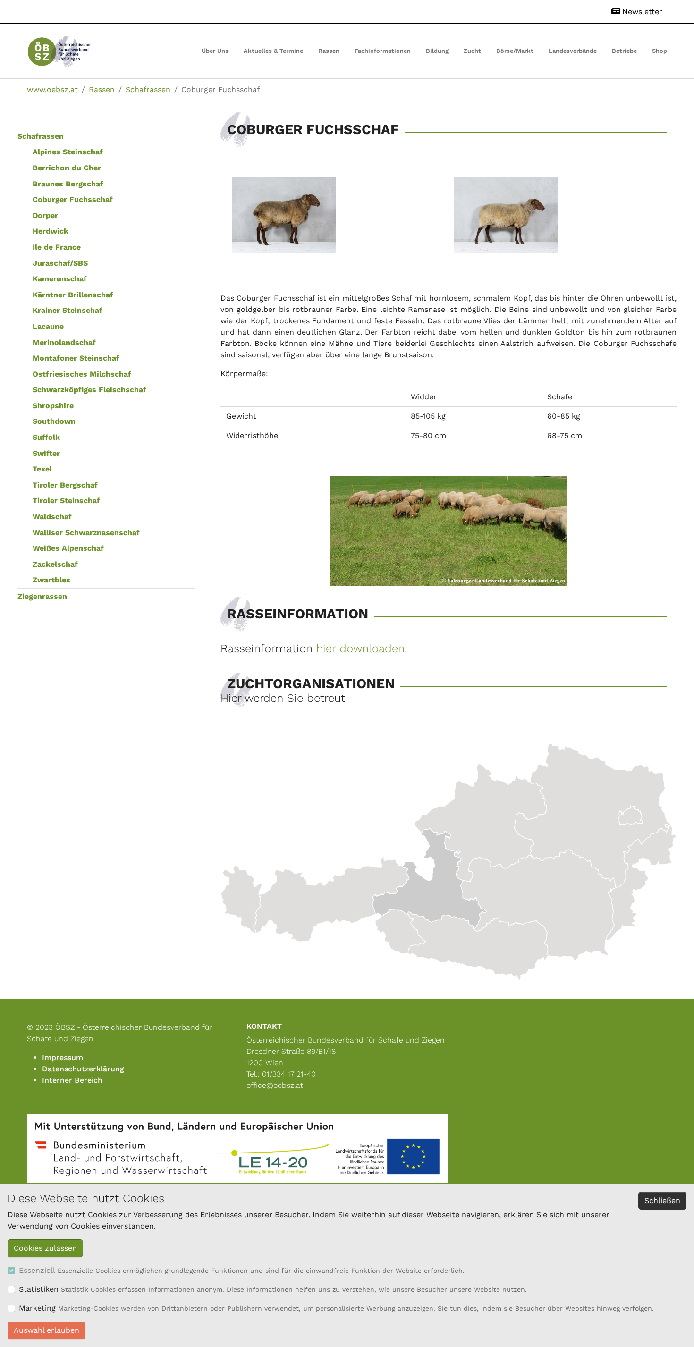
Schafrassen (40, 136)
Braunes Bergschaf (68, 183)
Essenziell (37, 1270)
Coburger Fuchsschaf (73, 199)
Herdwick (50, 231)
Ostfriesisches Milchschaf (82, 374)
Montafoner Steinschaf (76, 358)
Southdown (54, 421)
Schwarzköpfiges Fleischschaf (89, 389)
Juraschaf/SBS (60, 263)
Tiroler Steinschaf (66, 500)
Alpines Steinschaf (68, 151)
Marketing (37, 1308)
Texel (42, 468)
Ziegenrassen (42, 596)
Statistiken (39, 1289)
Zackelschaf (55, 564)
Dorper (45, 215)
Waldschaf (52, 516)
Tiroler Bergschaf (65, 484)
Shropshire (53, 405)
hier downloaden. (363, 648)
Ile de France (57, 247)
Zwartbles (51, 579)
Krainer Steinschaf (67, 310)
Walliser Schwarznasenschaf (86, 532)
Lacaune (48, 326)
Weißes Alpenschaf (68, 548)
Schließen (662, 1200)
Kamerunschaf (60, 278)
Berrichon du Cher (67, 167)
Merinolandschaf (64, 342)
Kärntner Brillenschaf (73, 294)
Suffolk (46, 437)
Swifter (46, 453)
